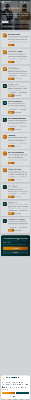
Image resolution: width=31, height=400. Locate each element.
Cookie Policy (5, 389)
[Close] (27, 378)
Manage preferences (16, 396)
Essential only (22, 393)
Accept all (8, 393)
